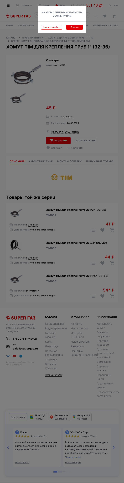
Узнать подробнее (51, 27)
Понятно (74, 27)
